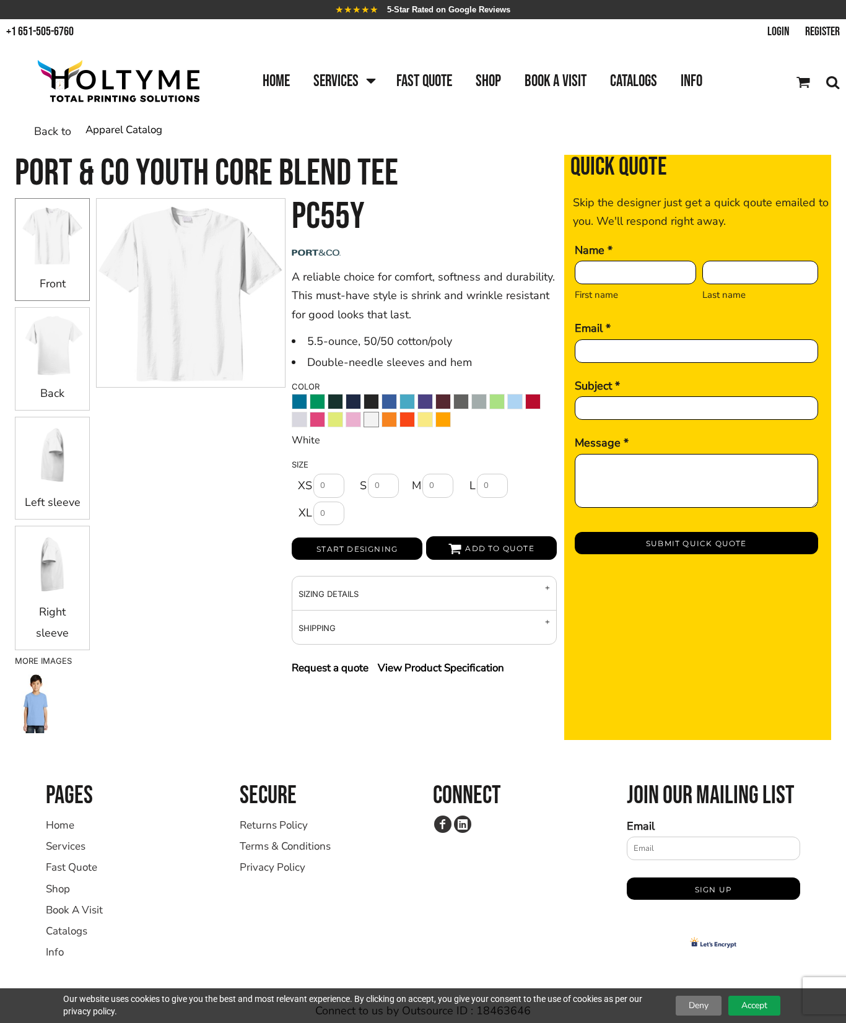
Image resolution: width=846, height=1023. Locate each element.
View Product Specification (441, 668)
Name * (594, 250)
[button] (343, 82)
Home (60, 825)
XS (305, 485)
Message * (602, 442)
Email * (593, 328)
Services (65, 846)
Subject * (597, 385)
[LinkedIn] (462, 824)
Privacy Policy (272, 867)
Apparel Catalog (123, 130)
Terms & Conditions (285, 846)
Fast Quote (71, 867)
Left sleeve (53, 502)
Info (55, 952)
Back (52, 393)
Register (822, 31)
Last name (724, 295)
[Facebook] (442, 824)
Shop (58, 889)
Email (641, 826)
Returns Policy (274, 825)
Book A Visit (74, 910)
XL (305, 512)
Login (778, 31)
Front (53, 283)
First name (596, 295)
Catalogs (66, 931)
